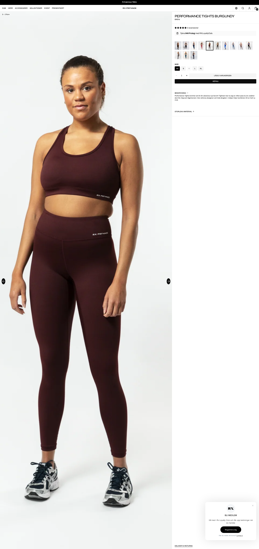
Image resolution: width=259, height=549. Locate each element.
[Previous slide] (3, 281)
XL (201, 68)
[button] (243, 8)
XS (177, 68)
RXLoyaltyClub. (206, 33)
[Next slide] (168, 281)
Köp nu (215, 81)
